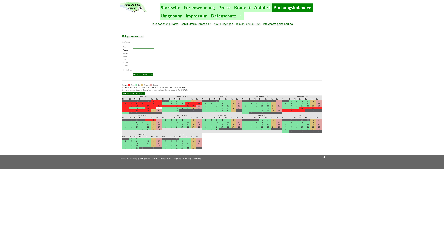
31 (125, 113)
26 (137, 110)
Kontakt (242, 7)
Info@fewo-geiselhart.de (278, 24)
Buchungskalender (292, 7)
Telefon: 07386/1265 (248, 24)
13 (142, 106)
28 (148, 110)
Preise (224, 7)
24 (125, 110)
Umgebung (171, 15)
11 (132, 106)
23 (159, 108)
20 (142, 108)
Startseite (170, 7)
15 (153, 106)
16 (159, 106)
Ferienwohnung (199, 7)
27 (142, 110)
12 (137, 106)
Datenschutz (223, 15)
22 (153, 108)
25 (132, 110)
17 (125, 108)
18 (132, 108)
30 (159, 110)
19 (137, 108)
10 (125, 106)
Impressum (196, 15)
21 (148, 108)
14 (148, 106)
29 (153, 110)
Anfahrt (262, 7)
